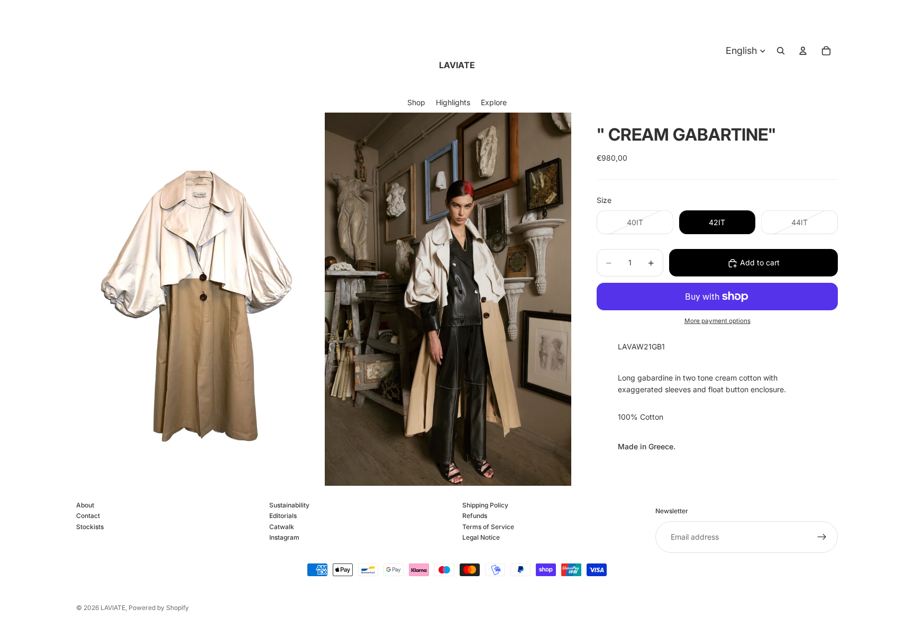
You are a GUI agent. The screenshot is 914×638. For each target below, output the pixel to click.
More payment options (717, 321)
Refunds (474, 516)
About (85, 505)
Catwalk (281, 527)
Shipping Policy (485, 505)
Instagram (284, 537)
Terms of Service (488, 527)
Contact (88, 516)
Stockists (90, 527)
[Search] (780, 50)
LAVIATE (112, 608)
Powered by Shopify (159, 608)
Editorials (283, 516)
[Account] (803, 50)
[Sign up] (822, 537)
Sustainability (289, 505)
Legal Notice (481, 537)
